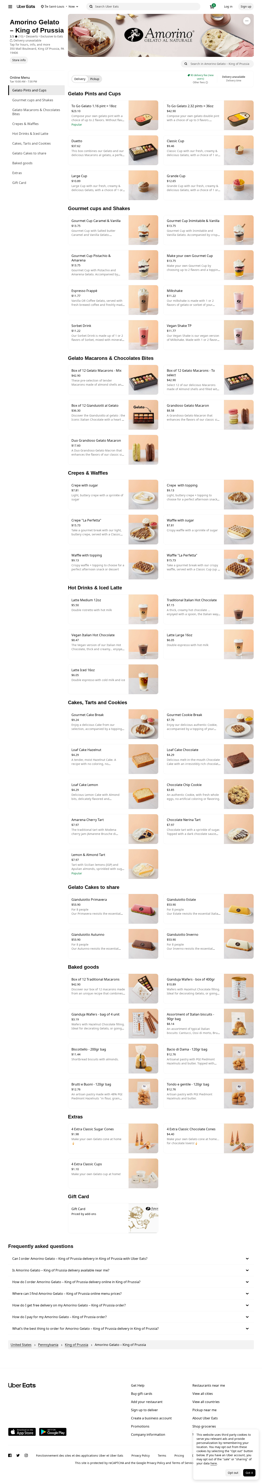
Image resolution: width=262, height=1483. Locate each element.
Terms (162, 1455)
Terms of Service (183, 1463)
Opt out (233, 1473)
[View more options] (247, 21)
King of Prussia (76, 1344)
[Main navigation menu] (10, 6)
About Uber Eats (205, 1418)
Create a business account (151, 1418)
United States (21, 1344)
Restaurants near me (208, 1385)
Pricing (179, 1455)
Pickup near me (204, 1410)
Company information (148, 1434)
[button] (131, 1258)
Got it (249, 1473)
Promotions (140, 1426)
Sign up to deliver (144, 1410)
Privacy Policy (140, 1455)
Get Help (138, 1385)
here (213, 1463)
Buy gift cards (141, 1393)
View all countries (206, 1402)
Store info (19, 60)
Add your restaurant (147, 1402)
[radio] (80, 79)
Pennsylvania (48, 1344)
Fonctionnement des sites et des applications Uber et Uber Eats (79, 1455)
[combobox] (147, 7)
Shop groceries (204, 1426)
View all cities (202, 1393)
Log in (228, 6)
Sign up (246, 6)
